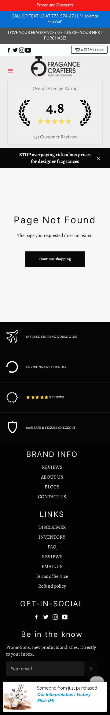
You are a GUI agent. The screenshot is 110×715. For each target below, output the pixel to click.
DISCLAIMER (52, 527)
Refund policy (52, 586)
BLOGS (52, 487)
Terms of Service (52, 576)
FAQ (52, 547)
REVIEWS (52, 467)
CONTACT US (52, 496)
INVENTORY (51, 537)
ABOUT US (52, 477)
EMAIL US (52, 566)
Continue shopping (55, 259)
